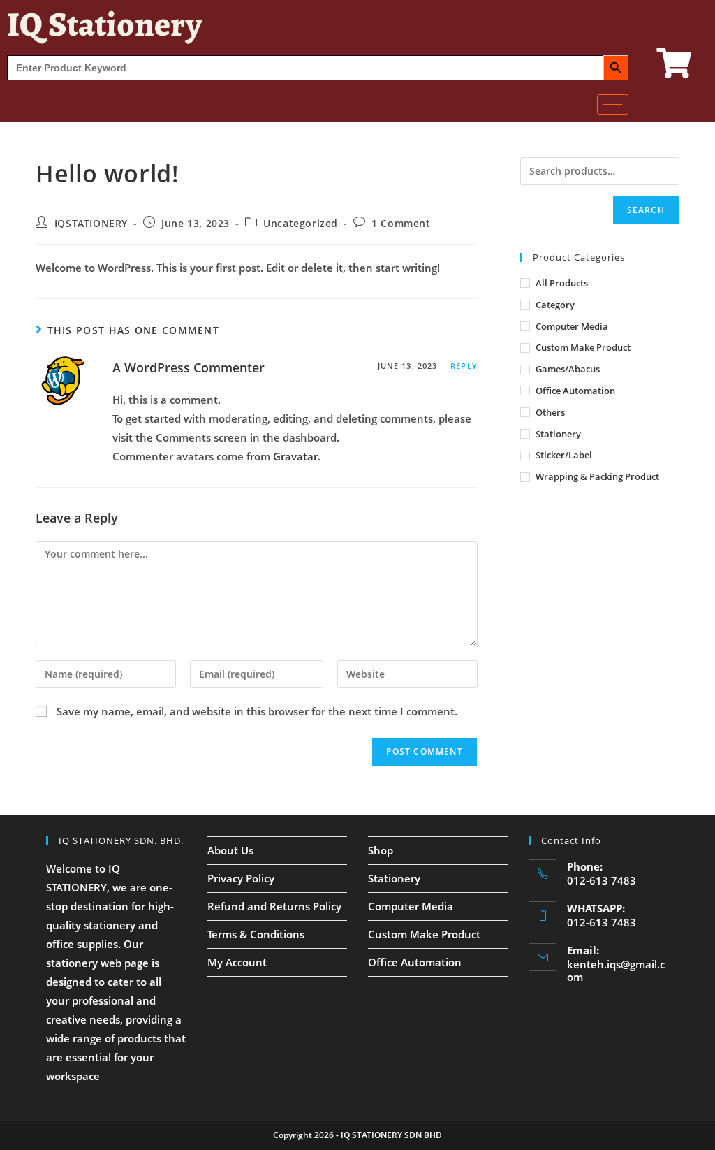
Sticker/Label (564, 455)
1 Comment (400, 223)
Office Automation (575, 390)
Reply (464, 366)
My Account (237, 962)
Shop (380, 850)
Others (550, 412)
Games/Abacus (568, 369)
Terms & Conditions (255, 934)
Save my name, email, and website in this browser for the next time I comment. (257, 711)
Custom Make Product (583, 347)
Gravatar (295, 456)
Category (555, 304)
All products (562, 283)
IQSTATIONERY (91, 223)
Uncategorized (300, 223)
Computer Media (572, 326)
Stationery (558, 434)
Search (646, 210)
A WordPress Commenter (188, 367)
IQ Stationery (104, 24)
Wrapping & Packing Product (597, 476)
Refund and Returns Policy (274, 906)
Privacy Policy (240, 878)
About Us (230, 850)
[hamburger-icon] (612, 104)
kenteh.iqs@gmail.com (616, 970)
